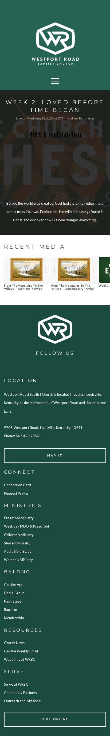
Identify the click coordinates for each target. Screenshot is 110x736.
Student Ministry (17, 543)
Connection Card (18, 485)
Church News (15, 643)
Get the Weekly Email (21, 651)
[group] (26, 275)
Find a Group (15, 593)
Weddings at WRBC (19, 659)
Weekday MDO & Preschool (26, 526)
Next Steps (12, 601)
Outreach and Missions (22, 701)
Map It (55, 455)
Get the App (13, 584)
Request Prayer (16, 493)
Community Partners (20, 692)
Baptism (10, 609)
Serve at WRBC (16, 684)
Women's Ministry (18, 560)
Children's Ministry (19, 535)
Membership (14, 618)
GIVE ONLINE (55, 719)
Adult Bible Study (18, 551)
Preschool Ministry (19, 518)
